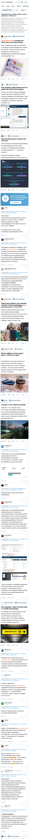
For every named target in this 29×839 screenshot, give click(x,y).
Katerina (6, 720)
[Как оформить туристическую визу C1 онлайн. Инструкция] (14, 633)
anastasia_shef (7, 649)
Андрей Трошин (8, 502)
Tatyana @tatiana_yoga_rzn (10, 268)
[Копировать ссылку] (17, 79)
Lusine (6, 207)
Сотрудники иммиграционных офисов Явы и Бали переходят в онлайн (13, 489)
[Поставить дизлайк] (26, 79)
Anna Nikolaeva (7, 445)
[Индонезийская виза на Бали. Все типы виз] (14, 173)
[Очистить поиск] (17, 10)
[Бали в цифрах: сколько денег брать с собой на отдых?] (14, 383)
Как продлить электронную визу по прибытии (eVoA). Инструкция (14, 273)
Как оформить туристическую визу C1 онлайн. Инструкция (13, 750)
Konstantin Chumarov (9, 239)
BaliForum (6, 675)
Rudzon (6, 484)
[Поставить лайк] (19, 79)
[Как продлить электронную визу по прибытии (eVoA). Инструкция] (14, 116)
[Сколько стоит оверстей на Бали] (14, 429)
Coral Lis (6, 745)
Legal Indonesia (8, 770)
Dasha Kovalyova (8, 702)
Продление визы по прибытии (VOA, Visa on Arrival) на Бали (13, 212)
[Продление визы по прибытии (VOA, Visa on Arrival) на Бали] (14, 67)
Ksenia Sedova (7, 535)
